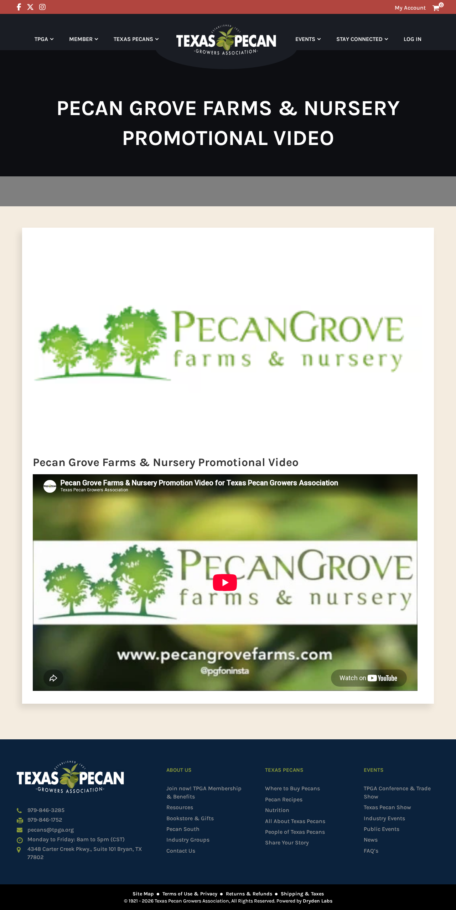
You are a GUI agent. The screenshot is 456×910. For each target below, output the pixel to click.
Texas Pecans (133, 39)
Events (305, 39)
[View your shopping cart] (435, 7)
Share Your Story (287, 842)
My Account (410, 7)
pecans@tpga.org (50, 829)
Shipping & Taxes (302, 894)
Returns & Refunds (249, 894)
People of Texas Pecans (295, 831)
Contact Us (180, 850)
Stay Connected (359, 39)
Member (81, 39)
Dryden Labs (317, 901)
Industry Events (384, 818)
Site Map (143, 894)
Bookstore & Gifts (190, 818)
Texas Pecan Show (387, 807)
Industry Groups (187, 839)
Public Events (381, 829)
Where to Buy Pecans (292, 788)
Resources (179, 807)
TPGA (41, 39)
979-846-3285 (45, 810)
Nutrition (277, 810)
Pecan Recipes (283, 799)
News (371, 839)
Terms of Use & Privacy (189, 894)
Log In (412, 39)
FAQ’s (371, 850)
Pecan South (183, 829)
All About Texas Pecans (295, 821)
